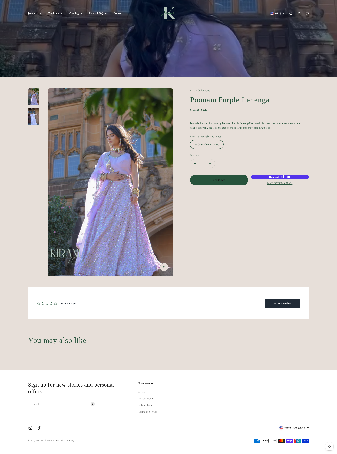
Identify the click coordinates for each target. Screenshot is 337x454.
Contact (118, 13)
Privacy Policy (146, 398)
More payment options (279, 182)
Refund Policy (146, 405)
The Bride (53, 13)
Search (142, 392)
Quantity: (195, 155)
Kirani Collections (200, 90)
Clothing (74, 13)
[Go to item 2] (33, 117)
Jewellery (33, 13)
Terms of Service (147, 411)
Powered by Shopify (64, 440)
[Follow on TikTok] (39, 427)
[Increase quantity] (210, 163)
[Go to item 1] (33, 97)
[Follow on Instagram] (30, 427)
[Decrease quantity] (195, 163)
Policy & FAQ (96, 13)
